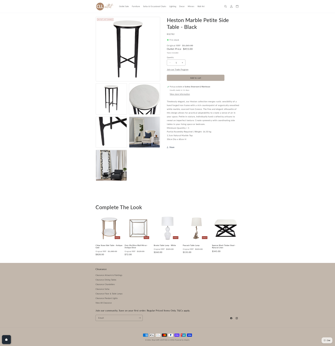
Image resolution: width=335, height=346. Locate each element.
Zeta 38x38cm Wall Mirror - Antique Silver (136, 246)
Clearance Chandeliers (105, 284)
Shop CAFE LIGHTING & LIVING (163, 340)
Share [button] (171, 147)
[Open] (6, 339)
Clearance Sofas (103, 289)
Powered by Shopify (182, 340)
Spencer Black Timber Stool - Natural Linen (224, 246)
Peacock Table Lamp (191, 245)
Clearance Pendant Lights (107, 298)
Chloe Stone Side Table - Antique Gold (109, 246)
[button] (225, 6)
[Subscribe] (140, 318)
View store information (180, 94)
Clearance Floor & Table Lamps (109, 294)
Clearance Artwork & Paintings (109, 275)
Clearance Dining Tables (106, 280)
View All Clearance (104, 303)
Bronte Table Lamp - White (165, 245)
